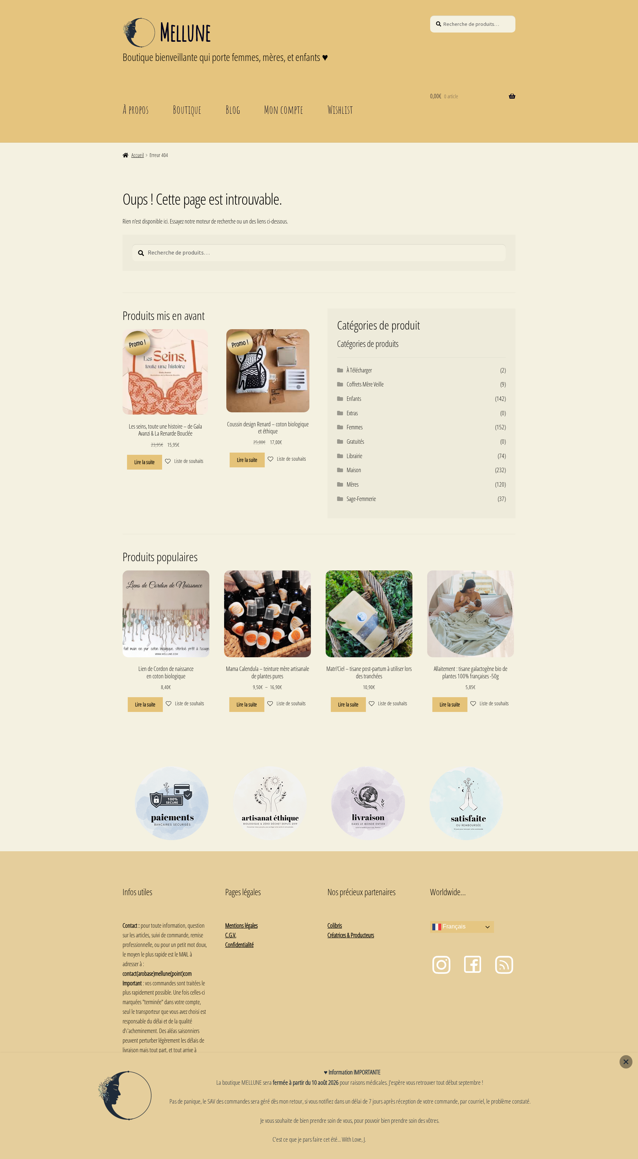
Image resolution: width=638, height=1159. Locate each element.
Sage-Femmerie (361, 499)
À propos (135, 109)
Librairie (354, 456)
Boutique (187, 109)
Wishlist (340, 109)
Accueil (137, 154)
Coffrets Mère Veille (365, 384)
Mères (353, 484)
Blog (233, 109)
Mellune (185, 32)
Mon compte (283, 109)
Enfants (354, 399)
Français (453, 927)
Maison (354, 470)
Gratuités (355, 441)
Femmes (355, 427)
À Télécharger (359, 370)
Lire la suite (144, 462)
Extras (352, 413)
